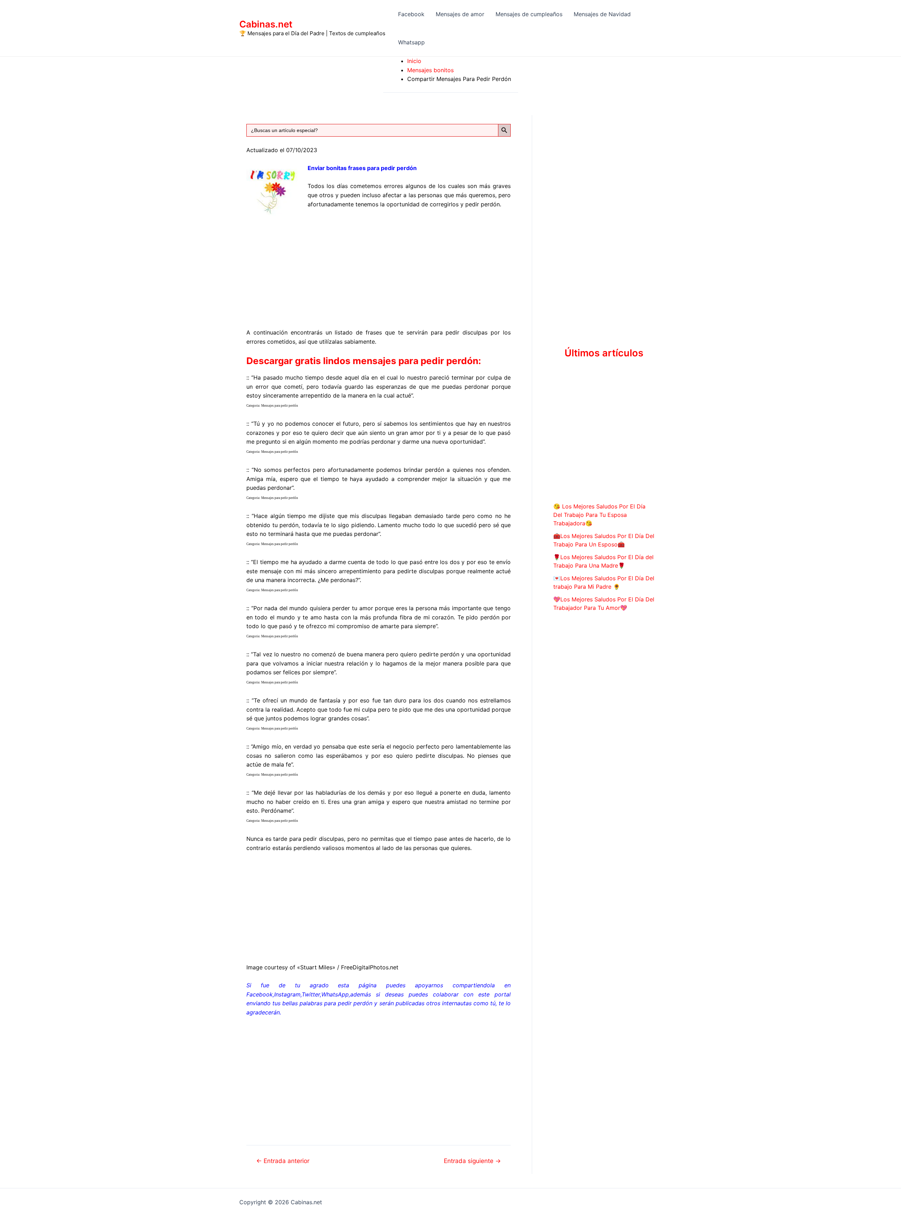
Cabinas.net (265, 24)
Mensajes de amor (460, 14)
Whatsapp (411, 42)
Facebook (411, 14)
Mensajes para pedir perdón (279, 405)
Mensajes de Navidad (602, 14)
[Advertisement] (378, 267)
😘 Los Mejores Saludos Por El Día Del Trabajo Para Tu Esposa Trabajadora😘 (599, 515)
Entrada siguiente (472, 1161)
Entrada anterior (282, 1161)
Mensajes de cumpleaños (529, 14)
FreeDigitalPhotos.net (369, 967)
